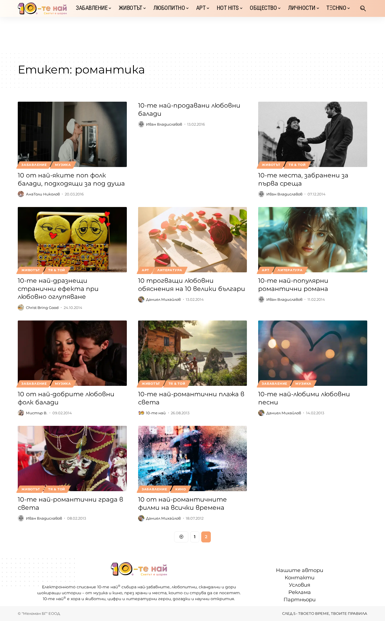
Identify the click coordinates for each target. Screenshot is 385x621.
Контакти (300, 578)
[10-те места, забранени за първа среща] (312, 134)
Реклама (299, 592)
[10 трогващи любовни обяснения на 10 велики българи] (192, 239)
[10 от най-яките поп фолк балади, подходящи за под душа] (72, 134)
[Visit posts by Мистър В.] (21, 413)
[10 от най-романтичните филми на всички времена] (192, 458)
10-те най (156, 413)
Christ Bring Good (42, 307)
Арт (145, 270)
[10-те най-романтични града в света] (72, 458)
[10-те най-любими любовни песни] (312, 353)
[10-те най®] (42, 8)
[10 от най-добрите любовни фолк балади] (72, 353)
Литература (169, 270)
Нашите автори (299, 570)
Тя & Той (297, 165)
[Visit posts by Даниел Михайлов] (141, 299)
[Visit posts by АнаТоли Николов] (21, 194)
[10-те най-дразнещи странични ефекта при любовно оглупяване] (72, 239)
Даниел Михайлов (163, 299)
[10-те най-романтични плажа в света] (192, 353)
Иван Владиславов (164, 124)
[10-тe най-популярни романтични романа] (312, 239)
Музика (63, 165)
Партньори (300, 599)
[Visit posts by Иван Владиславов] (141, 124)
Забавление (34, 165)
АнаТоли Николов (43, 194)
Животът (271, 165)
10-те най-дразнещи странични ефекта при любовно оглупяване (58, 289)
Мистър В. (36, 413)
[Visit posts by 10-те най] (141, 413)
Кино (180, 489)
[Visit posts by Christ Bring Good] (21, 307)
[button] (363, 8)
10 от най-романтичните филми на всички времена (182, 503)
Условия (299, 585)
